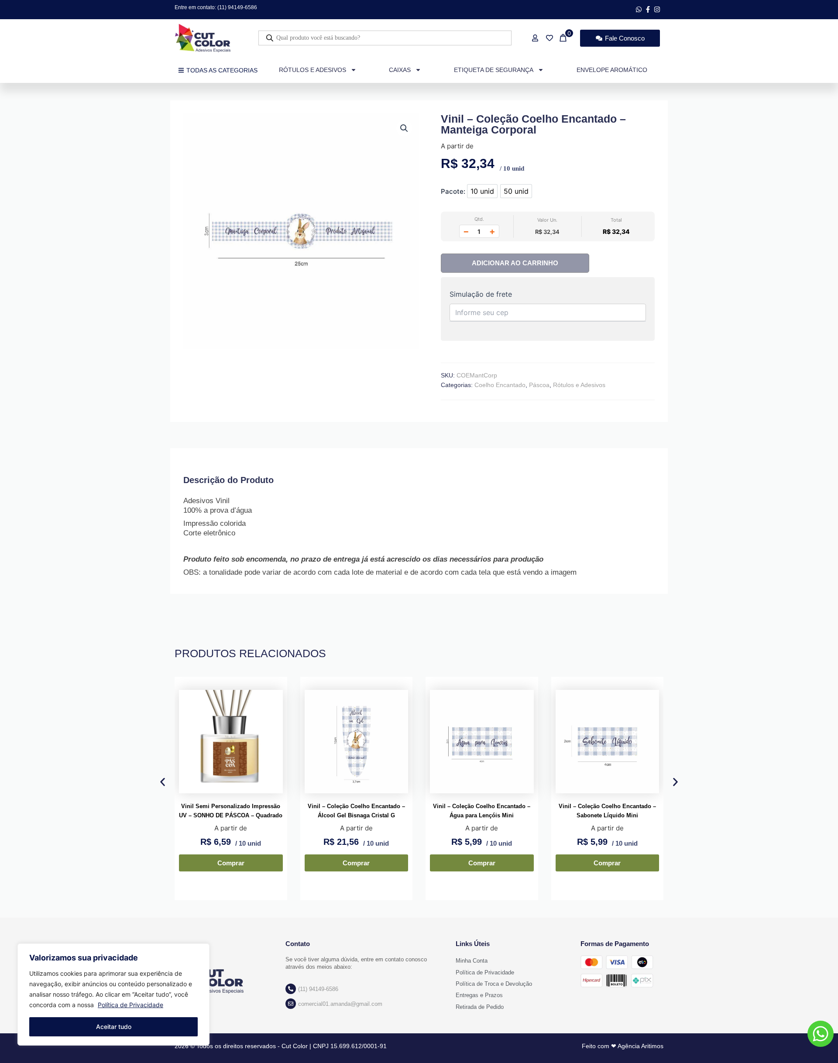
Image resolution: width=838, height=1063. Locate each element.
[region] (113, 994)
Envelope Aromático (612, 69)
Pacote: (453, 191)
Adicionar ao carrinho (515, 263)
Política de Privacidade (130, 1004)
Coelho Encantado (499, 384)
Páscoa (539, 384)
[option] (482, 191)
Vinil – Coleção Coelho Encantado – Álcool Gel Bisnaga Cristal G (356, 811)
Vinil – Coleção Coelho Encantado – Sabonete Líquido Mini (607, 811)
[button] (404, 128)
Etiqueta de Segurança (493, 69)
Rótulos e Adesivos (312, 69)
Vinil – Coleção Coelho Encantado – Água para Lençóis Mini (481, 811)
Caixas (400, 69)
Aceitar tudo (113, 1026)
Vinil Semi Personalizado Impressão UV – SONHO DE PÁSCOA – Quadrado (230, 811)
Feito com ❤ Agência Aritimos (622, 1045)
